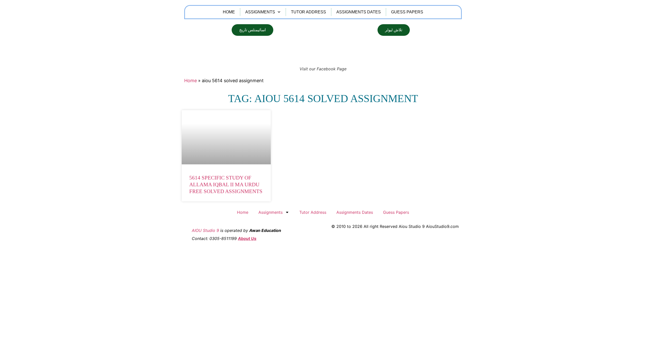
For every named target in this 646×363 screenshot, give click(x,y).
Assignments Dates (358, 12)
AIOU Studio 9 (205, 230)
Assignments (260, 12)
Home (229, 12)
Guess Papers (407, 12)
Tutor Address (308, 12)
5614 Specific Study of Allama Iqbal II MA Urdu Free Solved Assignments (225, 185)
